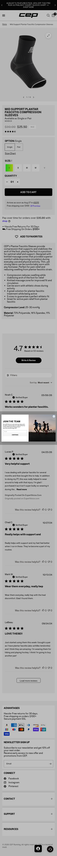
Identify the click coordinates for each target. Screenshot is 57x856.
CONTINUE (15, 435)
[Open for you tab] (38, 848)
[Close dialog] (54, 416)
